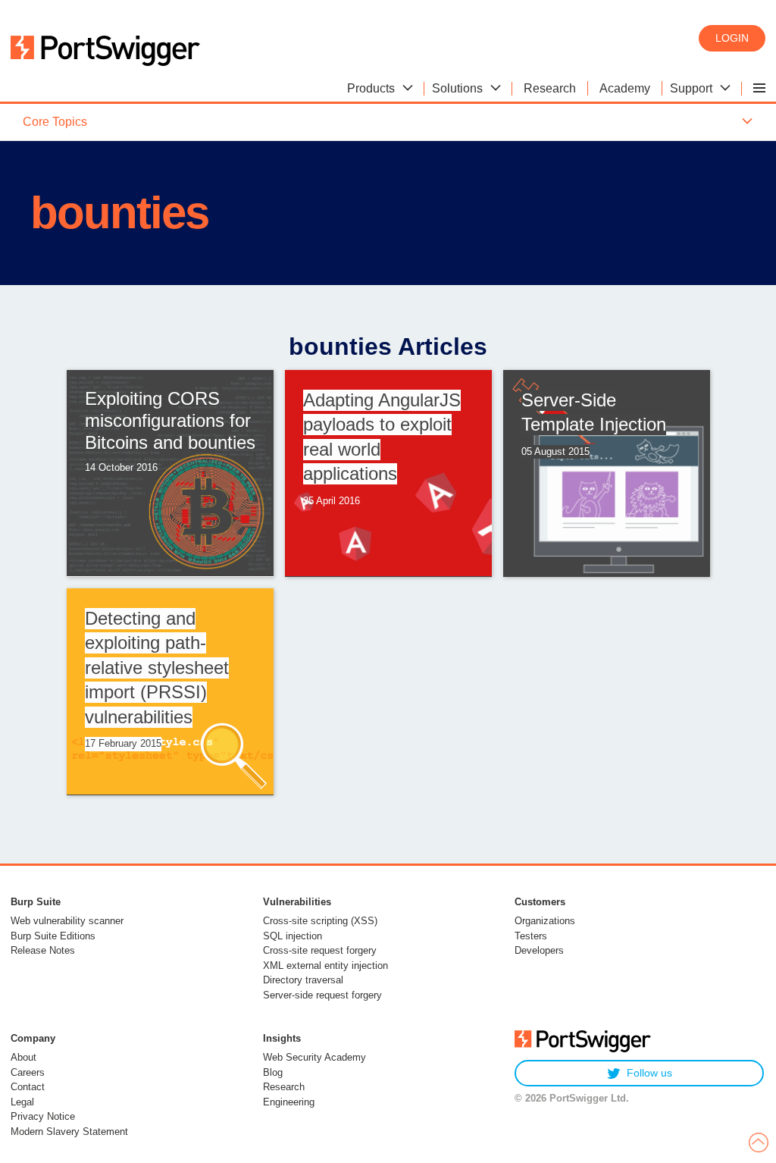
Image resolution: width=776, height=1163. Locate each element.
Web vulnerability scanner (67, 920)
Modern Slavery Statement (69, 1131)
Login (732, 38)
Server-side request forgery (322, 995)
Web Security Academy (314, 1057)
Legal (22, 1102)
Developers (539, 950)
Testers (531, 936)
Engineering (288, 1102)
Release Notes (43, 950)
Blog (273, 1072)
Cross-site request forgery (320, 950)
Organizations (545, 920)
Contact (28, 1086)
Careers (28, 1072)
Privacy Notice (43, 1116)
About (23, 1057)
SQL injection (292, 936)
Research (284, 1086)
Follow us (649, 1073)
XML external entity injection (325, 965)
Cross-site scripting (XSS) (320, 920)
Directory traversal (303, 980)
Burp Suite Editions (53, 936)
